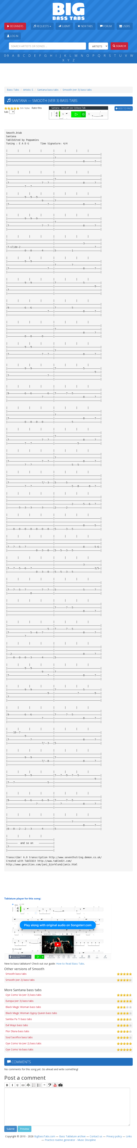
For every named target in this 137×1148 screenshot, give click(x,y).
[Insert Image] (28, 1085)
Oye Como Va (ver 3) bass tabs (23, 994)
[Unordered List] (39, 1085)
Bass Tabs (13, 89)
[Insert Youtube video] (55, 1085)
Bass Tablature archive (72, 1136)
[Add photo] (60, 1085)
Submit (65, 26)
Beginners (16, 26)
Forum (107, 26)
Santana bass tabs (48, 89)
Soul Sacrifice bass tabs (19, 1037)
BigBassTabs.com (44, 1136)
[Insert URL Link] (23, 1085)
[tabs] (49, 1085)
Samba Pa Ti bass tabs (19, 1019)
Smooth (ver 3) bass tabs (77, 89)
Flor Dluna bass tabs (17, 1031)
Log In (13, 36)
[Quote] (44, 1085)
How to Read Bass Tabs (70, 963)
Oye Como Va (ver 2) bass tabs (23, 1043)
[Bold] (6, 1085)
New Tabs (86, 26)
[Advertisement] (69, 74)
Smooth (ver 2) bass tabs (20, 980)
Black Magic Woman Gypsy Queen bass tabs (31, 1013)
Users (126, 26)
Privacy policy (114, 1136)
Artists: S (28, 89)
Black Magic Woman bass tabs (23, 1007)
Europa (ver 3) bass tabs (20, 1001)
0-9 (6, 55)
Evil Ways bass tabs (17, 1025)
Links (129, 1136)
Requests (43, 26)
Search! (120, 46)
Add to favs (125, 108)
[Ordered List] (33, 1085)
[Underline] (17, 1085)
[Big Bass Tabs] (69, 11)
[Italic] (12, 1085)
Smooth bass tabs (16, 973)
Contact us (96, 1136)
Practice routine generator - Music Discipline (70, 1140)
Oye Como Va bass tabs (19, 1049)
